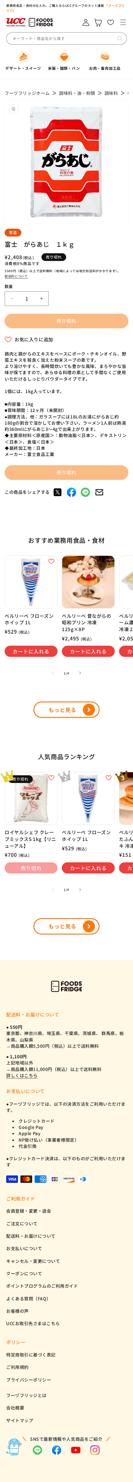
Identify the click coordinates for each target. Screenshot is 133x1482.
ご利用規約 (17, 1367)
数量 (9, 286)
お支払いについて (24, 1248)
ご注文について (22, 1223)
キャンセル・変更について (33, 1261)
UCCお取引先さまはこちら (33, 1323)
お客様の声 (17, 1311)
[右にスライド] (80, 673)
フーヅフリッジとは (26, 1395)
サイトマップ (19, 1420)
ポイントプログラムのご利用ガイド (42, 1286)
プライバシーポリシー (28, 1380)
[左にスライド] (53, 673)
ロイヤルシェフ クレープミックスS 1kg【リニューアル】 (30, 839)
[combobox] (58, 38)
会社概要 (15, 1408)
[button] (123, 22)
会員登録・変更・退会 (28, 1211)
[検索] (120, 38)
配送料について (16, 276)
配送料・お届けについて (31, 1236)
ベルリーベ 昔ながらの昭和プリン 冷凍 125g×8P (86, 622)
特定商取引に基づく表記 (31, 1354)
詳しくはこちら (22, 1075)
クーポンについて (24, 1273)
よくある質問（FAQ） (28, 1298)
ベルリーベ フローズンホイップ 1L (29, 619)
